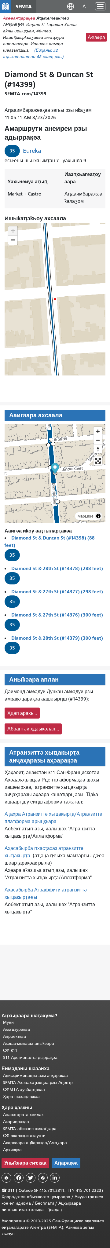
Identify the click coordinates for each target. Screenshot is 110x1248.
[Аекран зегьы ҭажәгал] (98, 460)
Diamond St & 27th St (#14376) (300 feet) (57, 615)
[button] (70, 6)
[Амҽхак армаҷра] (98, 440)
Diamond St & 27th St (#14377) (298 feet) (57, 592)
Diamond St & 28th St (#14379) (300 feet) (57, 638)
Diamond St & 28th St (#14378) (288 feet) (57, 568)
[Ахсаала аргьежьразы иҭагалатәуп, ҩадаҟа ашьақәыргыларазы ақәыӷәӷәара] (98, 449)
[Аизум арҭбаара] (98, 431)
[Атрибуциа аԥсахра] (98, 516)
